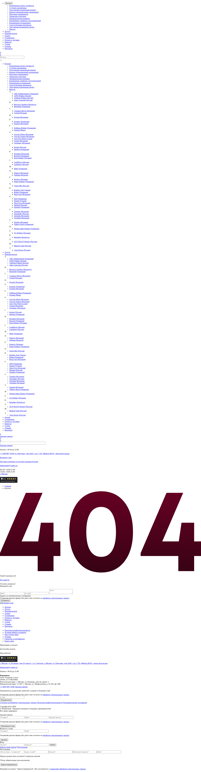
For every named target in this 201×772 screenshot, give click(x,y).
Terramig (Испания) (21, 216)
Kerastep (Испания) (21, 154)
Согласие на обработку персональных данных (18, 703)
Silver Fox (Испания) (22, 203)
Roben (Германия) (21, 192)
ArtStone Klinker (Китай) (23, 98)
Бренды (12, 29)
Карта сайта (9, 641)
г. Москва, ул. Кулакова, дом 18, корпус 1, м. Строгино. (22, 663)
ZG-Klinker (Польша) (22, 233)
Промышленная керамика (19, 19)
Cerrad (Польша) (20, 113)
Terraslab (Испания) (21, 218)
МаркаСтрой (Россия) (22, 246)
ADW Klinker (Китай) (22, 96)
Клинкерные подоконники (20, 23)
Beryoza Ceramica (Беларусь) (25, 104)
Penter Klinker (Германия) (24, 182)
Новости (8, 42)
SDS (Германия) (20, 199)
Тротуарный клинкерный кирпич (22, 10)
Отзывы (8, 46)
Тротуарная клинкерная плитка (21, 27)
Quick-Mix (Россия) (21, 186)
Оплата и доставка (12, 40)
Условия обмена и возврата (15, 632)
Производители (11, 33)
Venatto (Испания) (21, 222)
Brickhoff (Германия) (22, 107)
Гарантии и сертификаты (15, 639)
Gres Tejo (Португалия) (23, 139)
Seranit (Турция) (20, 201)
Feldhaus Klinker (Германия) (25, 128)
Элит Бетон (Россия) (22, 250)
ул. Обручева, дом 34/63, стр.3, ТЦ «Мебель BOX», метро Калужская (42, 454)
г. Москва (4, 474)
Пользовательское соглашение (75, 703)
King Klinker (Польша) (23, 158)
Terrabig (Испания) (21, 212)
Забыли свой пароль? (8, 747)
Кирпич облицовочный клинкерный (24, 12)
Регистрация (22, 747)
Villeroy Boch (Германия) (24, 224)
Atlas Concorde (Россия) (23, 100)
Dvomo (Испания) (21, 117)
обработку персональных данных (56, 598)
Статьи (7, 44)
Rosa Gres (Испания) (22, 194)
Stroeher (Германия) (21, 207)
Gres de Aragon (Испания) (24, 137)
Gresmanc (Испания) (22, 143)
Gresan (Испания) (21, 141)
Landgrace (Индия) (21, 164)
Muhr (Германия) (20, 169)
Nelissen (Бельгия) (21, 175)
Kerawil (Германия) (21, 156)
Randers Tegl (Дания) (22, 190)
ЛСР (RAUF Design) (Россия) (25, 242)
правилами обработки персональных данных (68, 769)
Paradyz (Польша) (21, 179)
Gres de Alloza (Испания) (24, 134)
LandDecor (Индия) (21, 162)
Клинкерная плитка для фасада (21, 6)
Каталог (9, 3)
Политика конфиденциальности (17, 630)
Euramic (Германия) (21, 122)
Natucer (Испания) (21, 173)
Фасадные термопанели (18, 14)
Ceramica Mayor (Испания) (24, 111)
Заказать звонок (6, 436)
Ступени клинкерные (18, 8)
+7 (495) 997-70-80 (7, 687)
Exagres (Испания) (21, 124)
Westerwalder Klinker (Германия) (26, 229)
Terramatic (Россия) (21, 214)
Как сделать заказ (11, 635)
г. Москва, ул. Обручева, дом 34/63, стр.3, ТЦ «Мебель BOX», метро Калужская (75, 663)
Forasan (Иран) (20, 130)
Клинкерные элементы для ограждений (25, 21)
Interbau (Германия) (21, 149)
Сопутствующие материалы (20, 25)
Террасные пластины (17, 16)
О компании (9, 38)
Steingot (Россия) (20, 205)
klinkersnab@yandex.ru (9, 466)
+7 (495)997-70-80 (7, 454)
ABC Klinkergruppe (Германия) (26, 94)
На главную (4, 580)
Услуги (7, 31)
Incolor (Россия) (20, 147)
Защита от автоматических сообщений (15, 596)
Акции (7, 36)
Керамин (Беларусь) (22, 237)
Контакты (8, 49)
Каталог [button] (8, 64)
